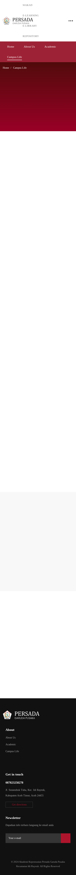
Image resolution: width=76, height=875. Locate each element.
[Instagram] (24, 849)
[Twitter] (7, 849)
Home (6, 67)
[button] (19, 805)
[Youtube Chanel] (33, 849)
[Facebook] (16, 849)
